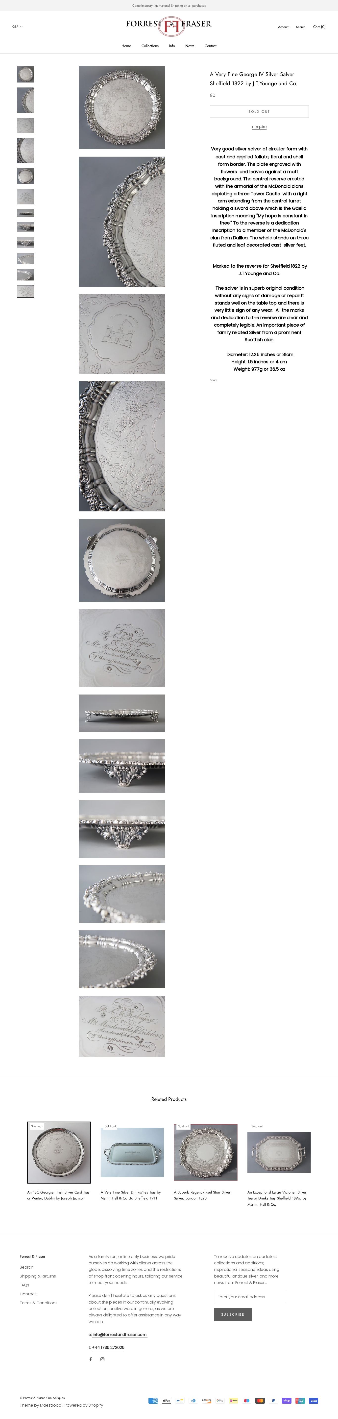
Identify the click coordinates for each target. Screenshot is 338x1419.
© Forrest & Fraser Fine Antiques (42, 1397)
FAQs (24, 1285)
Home (126, 46)
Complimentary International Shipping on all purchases (169, 5)
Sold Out (259, 111)
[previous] (15, 1162)
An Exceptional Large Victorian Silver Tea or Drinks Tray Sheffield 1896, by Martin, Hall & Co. (277, 1198)
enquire (259, 127)
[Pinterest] (235, 378)
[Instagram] (102, 1359)
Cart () (319, 26)
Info (172, 46)
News (189, 46)
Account (283, 27)
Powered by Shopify (84, 1405)
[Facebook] (222, 378)
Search (300, 27)
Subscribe (233, 1314)
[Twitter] (228, 378)
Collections (150, 46)
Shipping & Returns (38, 1276)
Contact (211, 46)
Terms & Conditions (38, 1303)
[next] (322, 1162)
